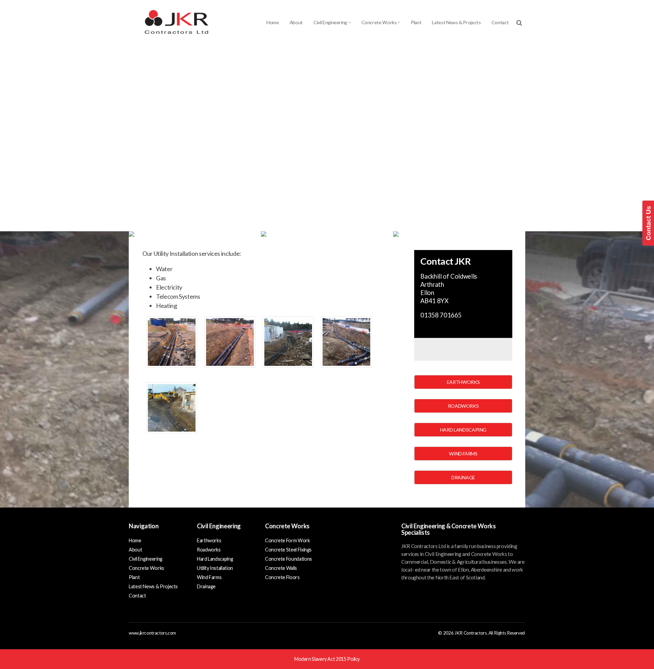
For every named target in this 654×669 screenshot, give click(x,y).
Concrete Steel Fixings (288, 550)
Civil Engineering (330, 22)
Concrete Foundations (288, 559)
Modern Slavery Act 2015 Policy (327, 659)
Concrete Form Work (287, 540)
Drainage (206, 586)
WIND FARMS (463, 453)
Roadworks (209, 550)
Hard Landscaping (215, 559)
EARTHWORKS (463, 382)
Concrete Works (379, 22)
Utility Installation (215, 568)
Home (272, 22)
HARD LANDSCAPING (463, 430)
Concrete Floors (282, 577)
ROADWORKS (463, 406)
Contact (500, 22)
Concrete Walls (281, 568)
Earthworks (209, 540)
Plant (416, 22)
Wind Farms (209, 577)
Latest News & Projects (456, 22)
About (296, 22)
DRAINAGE (463, 477)
